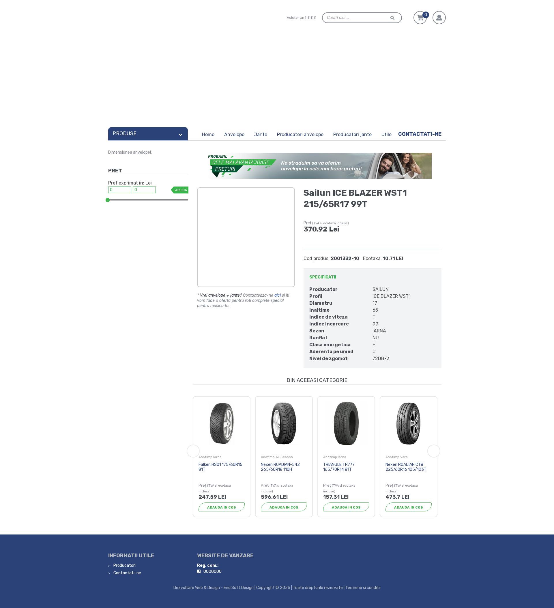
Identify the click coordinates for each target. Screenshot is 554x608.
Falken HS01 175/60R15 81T (220, 467)
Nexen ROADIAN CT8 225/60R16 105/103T (405, 467)
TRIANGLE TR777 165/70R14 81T (339, 467)
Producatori (124, 565)
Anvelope (234, 134)
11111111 (310, 18)
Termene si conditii (363, 587)
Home (208, 134)
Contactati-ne (419, 134)
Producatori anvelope (300, 134)
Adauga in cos (221, 507)
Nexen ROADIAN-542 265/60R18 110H (280, 467)
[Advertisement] (277, 81)
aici (277, 295)
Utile (386, 134)
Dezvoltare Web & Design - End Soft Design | (214, 587)
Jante (260, 134)
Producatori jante (352, 134)
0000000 (212, 571)
